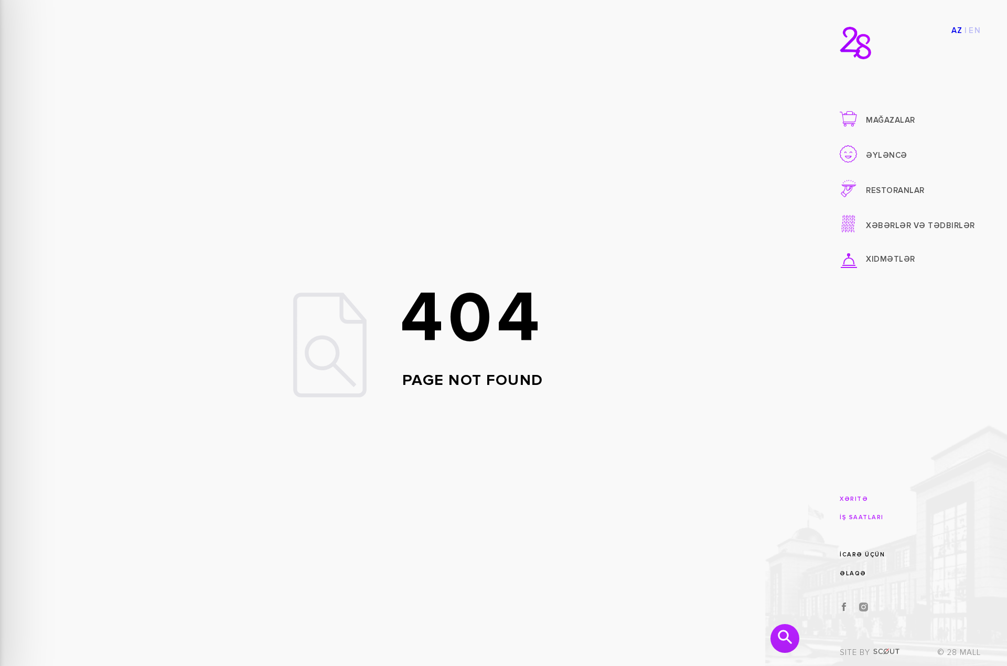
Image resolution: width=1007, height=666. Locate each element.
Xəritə (854, 499)
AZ (957, 31)
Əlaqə (853, 573)
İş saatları (862, 517)
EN (975, 31)
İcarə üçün (862, 554)
